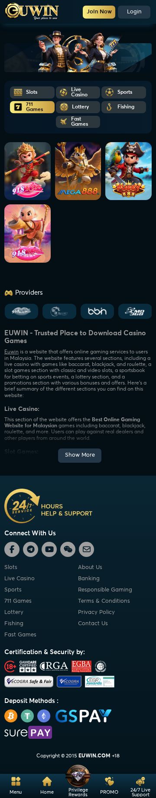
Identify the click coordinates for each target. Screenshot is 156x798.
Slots (10, 567)
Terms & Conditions (104, 601)
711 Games (18, 601)
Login (134, 12)
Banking (89, 579)
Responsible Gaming (105, 590)
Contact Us (93, 623)
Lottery (13, 612)
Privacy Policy (96, 612)
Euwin (11, 352)
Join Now (99, 12)
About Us (90, 567)
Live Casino (19, 579)
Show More (80, 455)
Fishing (13, 623)
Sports (13, 590)
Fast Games (20, 635)
